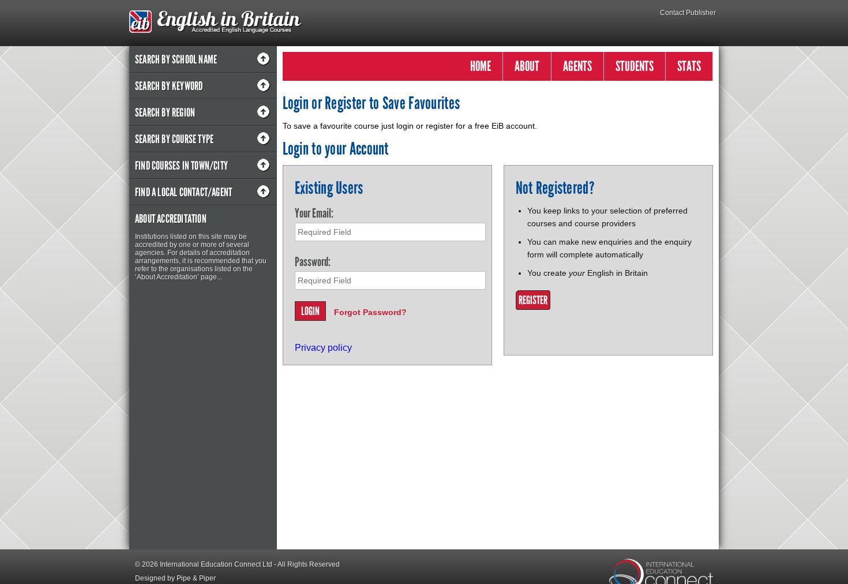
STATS (689, 66)
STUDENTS (635, 66)
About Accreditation (171, 219)
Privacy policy (323, 348)
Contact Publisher (688, 13)
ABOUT (527, 66)
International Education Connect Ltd (216, 564)
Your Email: (314, 213)
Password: (313, 261)
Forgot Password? (370, 312)
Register (533, 300)
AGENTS (577, 66)
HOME (480, 66)
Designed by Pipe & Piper (175, 578)
